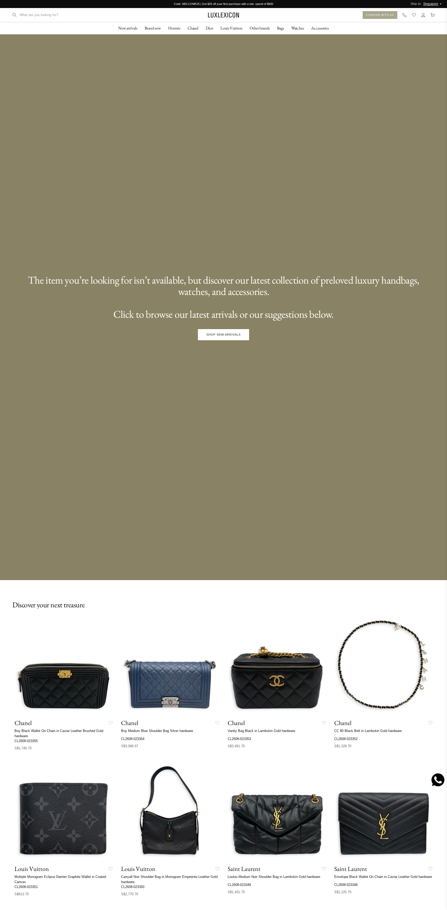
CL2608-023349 (239, 885)
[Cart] (432, 15)
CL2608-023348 (345, 885)
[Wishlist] (414, 15)
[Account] (423, 15)
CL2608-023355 (26, 741)
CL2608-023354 (132, 739)
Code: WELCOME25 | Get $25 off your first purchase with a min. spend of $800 (223, 3)
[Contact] (405, 15)
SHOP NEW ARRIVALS (223, 334)
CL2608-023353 (239, 739)
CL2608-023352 (345, 739)
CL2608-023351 (26, 887)
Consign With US (380, 14)
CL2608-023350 (132, 887)
